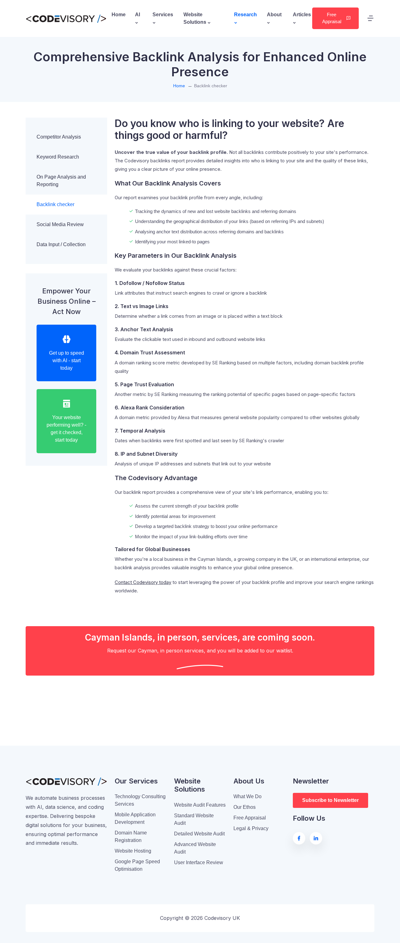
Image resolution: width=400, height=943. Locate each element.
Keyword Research (58, 157)
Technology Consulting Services (140, 800)
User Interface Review (198, 862)
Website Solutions (195, 18)
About (274, 14)
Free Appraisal (331, 18)
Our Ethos (244, 807)
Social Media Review (60, 224)
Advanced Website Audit (195, 848)
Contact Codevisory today (143, 582)
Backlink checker (55, 204)
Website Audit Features (200, 805)
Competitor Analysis (59, 136)
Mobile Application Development (135, 818)
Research (245, 14)
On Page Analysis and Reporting (61, 180)
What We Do (247, 796)
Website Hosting (133, 851)
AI (137, 14)
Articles (302, 14)
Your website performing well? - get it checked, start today (66, 429)
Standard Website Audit (194, 819)
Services (162, 14)
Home (119, 14)
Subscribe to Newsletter (330, 800)
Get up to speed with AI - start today (66, 360)
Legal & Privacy (250, 828)
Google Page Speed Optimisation (137, 865)
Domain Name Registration (131, 836)
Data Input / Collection (61, 244)
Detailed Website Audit (199, 833)
